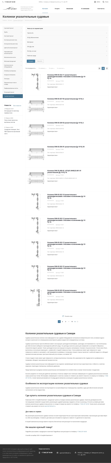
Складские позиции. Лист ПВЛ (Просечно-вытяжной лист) (12, 131)
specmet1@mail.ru (49, 406)
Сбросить (39, 61)
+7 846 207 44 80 (84, 404)
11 (72, 321)
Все (75, 321)
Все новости (17, 105)
